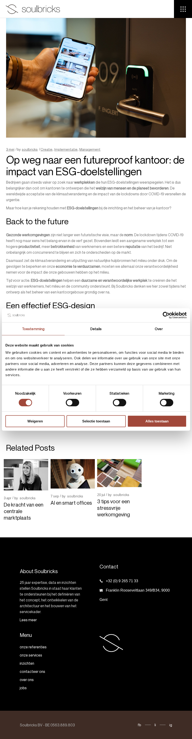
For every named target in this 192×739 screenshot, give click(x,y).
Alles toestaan (157, 421)
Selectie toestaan (96, 421)
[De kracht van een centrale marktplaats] (26, 474)
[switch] (72, 402)
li (155, 725)
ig (170, 725)
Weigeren (35, 421)
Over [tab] (158, 329)
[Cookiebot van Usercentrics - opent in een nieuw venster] (166, 315)
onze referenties (33, 647)
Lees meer (28, 620)
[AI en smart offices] (73, 474)
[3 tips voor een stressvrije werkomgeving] (119, 473)
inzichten (27, 663)
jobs (23, 687)
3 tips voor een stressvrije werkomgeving (114, 508)
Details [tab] (96, 329)
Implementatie (66, 149)
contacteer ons (32, 671)
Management (89, 149)
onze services (31, 655)
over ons (27, 679)
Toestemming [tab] (33, 329)
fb (139, 725)
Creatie (46, 149)
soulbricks (30, 149)
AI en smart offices (71, 503)
